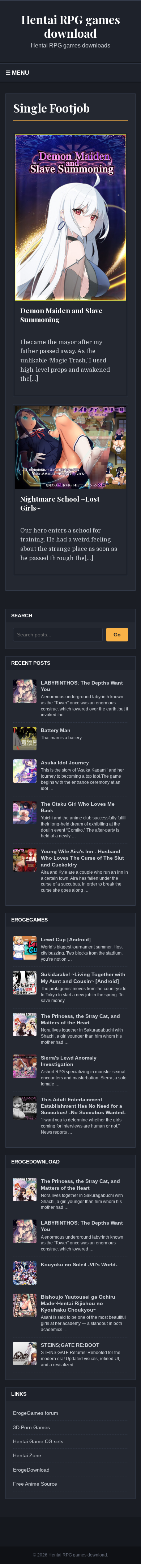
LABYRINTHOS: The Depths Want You (82, 686)
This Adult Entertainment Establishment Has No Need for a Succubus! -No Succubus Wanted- (83, 1106)
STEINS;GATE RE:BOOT (70, 1345)
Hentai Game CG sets (38, 1441)
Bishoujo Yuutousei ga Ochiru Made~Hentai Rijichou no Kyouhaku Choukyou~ (78, 1303)
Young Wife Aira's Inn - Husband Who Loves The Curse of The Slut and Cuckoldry (82, 858)
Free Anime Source (35, 1484)
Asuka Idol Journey (65, 762)
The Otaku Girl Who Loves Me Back (78, 807)
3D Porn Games (31, 1427)
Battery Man (55, 730)
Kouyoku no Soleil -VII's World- (79, 1264)
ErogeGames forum (35, 1413)
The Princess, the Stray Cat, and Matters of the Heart (80, 1019)
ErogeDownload (31, 1470)
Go (117, 634)
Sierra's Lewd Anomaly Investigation (69, 1061)
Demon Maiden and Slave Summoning (61, 315)
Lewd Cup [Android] (66, 939)
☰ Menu (17, 73)
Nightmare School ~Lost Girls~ (59, 503)
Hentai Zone (27, 1455)
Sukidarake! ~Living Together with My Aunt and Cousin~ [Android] (83, 977)
